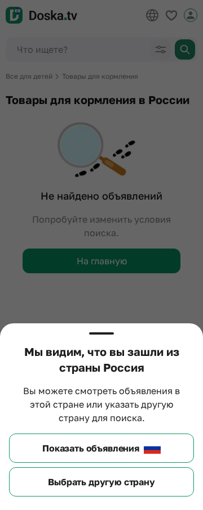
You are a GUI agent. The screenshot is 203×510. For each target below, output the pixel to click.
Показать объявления (90, 448)
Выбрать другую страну (101, 482)
